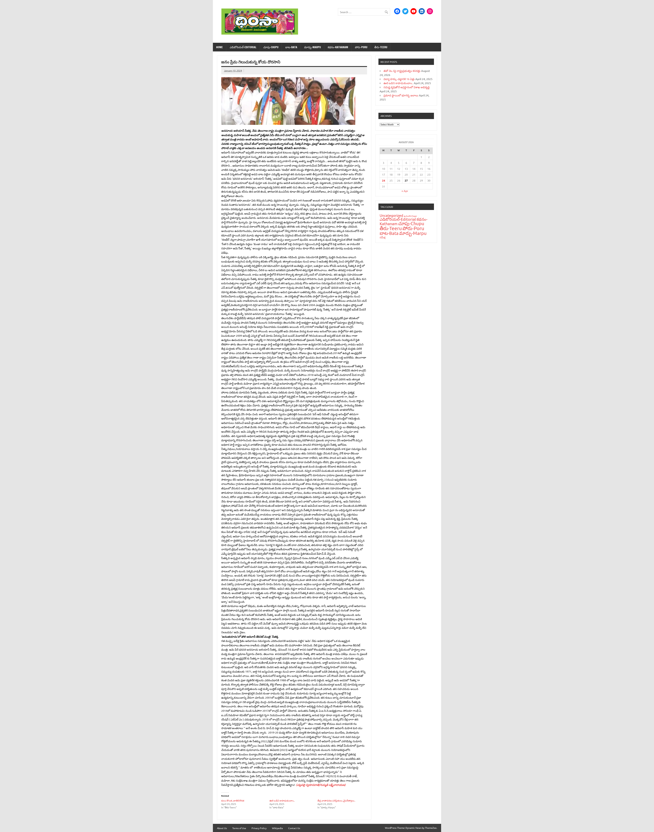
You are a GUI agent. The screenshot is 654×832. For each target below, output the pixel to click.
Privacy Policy (259, 828)
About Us (222, 828)
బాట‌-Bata (291, 47)
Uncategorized (391, 215)
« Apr (405, 190)
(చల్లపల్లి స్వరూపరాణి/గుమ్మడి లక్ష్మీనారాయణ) (320, 785)
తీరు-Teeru (380, 47)
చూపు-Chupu (270, 47)
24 (383, 180)
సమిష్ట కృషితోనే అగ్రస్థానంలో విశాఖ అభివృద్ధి (407, 87)
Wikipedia (277, 828)
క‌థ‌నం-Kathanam (338, 47)
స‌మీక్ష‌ (382, 237)
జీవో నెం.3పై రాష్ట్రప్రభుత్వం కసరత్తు (402, 70)
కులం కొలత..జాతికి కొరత (232, 800)
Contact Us (294, 828)
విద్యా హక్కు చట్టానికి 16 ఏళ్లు (399, 79)
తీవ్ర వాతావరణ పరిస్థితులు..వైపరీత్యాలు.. (336, 800)
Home (219, 47)
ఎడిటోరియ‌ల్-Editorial (243, 47)
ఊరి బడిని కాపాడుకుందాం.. (282, 800)
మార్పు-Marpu (312, 47)
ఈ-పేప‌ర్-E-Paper (410, 216)
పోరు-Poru (361, 47)
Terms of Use (239, 828)
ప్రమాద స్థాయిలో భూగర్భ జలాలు (401, 95)
